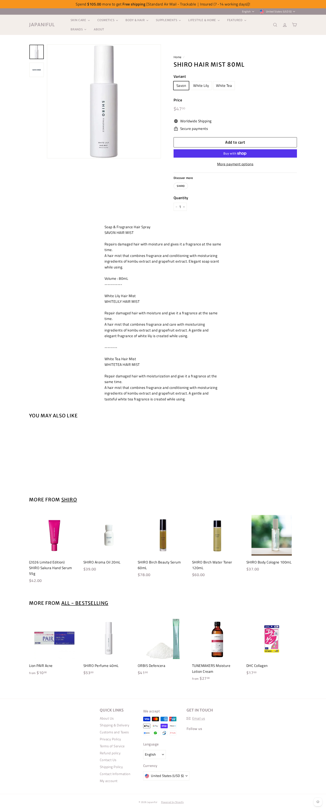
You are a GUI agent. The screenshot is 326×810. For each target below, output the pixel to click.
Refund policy (110, 753)
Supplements (167, 20)
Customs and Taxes (114, 732)
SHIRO (181, 186)
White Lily (201, 85)
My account (109, 780)
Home (177, 57)
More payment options (235, 164)
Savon (181, 85)
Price (178, 100)
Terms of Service (112, 746)
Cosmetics (106, 20)
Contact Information (115, 773)
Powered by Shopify (172, 802)
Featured (235, 20)
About (99, 29)
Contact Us (108, 759)
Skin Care (79, 20)
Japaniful (42, 25)
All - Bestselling (84, 603)
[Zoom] (104, 101)
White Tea (224, 85)
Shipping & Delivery (114, 725)
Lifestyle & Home (202, 20)
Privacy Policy (110, 739)
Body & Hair (135, 20)
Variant (180, 76)
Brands (77, 29)
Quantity (181, 198)
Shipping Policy (111, 766)
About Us (107, 718)
